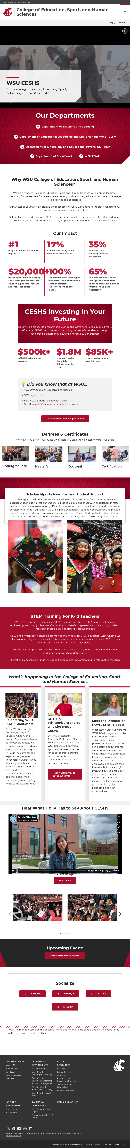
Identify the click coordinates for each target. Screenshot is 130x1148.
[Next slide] (120, 914)
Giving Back (11, 1113)
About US (10, 1065)
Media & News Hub (67, 1102)
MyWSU (108, 1144)
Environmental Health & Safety (42, 1116)
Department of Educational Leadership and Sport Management (42, 1081)
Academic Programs (41, 1068)
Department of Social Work (54, 156)
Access (89, 1144)
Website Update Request (13, 1077)
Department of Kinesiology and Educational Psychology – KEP (68, 146)
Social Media (11, 1109)
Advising (61, 1068)
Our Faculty (11, 1072)
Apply (112, 23)
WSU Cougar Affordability (49, 404)
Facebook (35, 994)
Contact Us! (11, 1069)
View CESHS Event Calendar (65, 955)
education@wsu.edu (13, 1136)
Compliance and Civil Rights (41, 1110)
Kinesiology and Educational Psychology (42, 1088)
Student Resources (65, 1090)
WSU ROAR (92, 156)
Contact (121, 23)
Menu (125, 12)
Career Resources (65, 1072)
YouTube (101, 994)
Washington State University (16, 2)
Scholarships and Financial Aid (64, 1085)
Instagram (67, 1007)
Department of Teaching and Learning (68, 126)
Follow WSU (120, 1144)
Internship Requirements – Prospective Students (66, 1078)
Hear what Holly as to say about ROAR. (64, 774)
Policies (98, 1144)
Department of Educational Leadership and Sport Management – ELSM (67, 136)
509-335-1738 (77, 1133)
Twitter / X (68, 994)
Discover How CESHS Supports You (65, 418)
